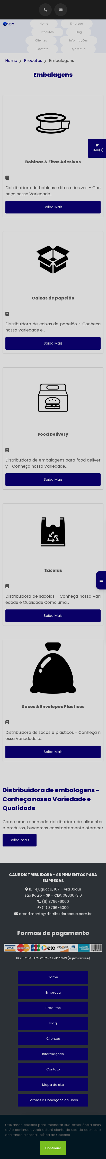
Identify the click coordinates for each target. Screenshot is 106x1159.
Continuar (53, 1148)
